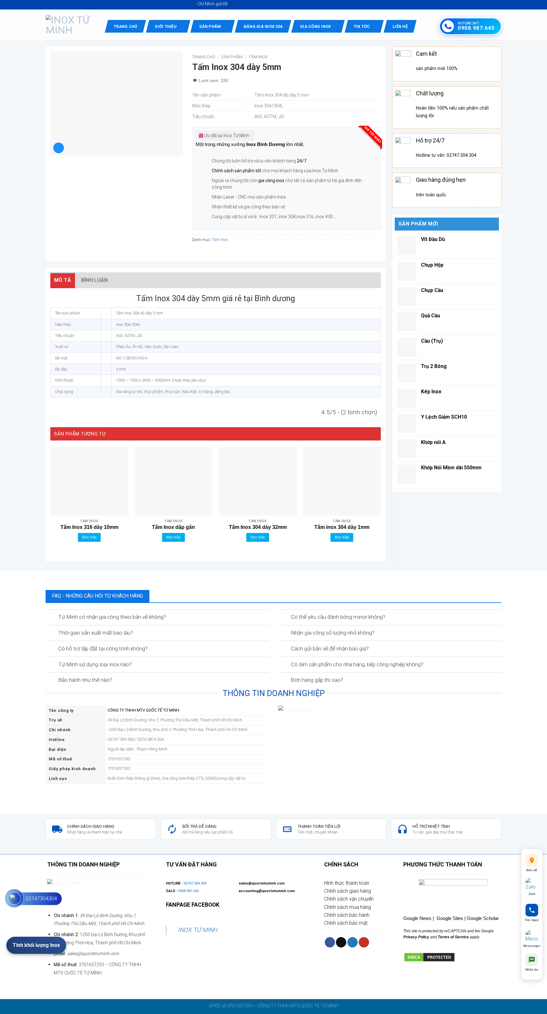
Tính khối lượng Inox (36, 945)
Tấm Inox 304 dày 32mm (258, 527)
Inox (128, 313)
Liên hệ (400, 26)
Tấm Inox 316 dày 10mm (89, 527)
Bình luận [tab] (94, 280)
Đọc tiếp (89, 537)
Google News (417, 918)
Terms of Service (453, 937)
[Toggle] (51, 617)
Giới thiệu (166, 26)
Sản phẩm (210, 26)
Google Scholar (483, 918)
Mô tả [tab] (62, 280)
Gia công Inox (315, 26)
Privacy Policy (416, 937)
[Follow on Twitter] (352, 942)
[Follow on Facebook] (330, 942)
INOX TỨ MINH (197, 930)
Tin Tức (362, 26)
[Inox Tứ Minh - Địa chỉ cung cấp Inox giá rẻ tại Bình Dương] (70, 25)
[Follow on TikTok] (341, 942)
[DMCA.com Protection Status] (429, 957)
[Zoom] (59, 148)
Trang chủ (125, 26)
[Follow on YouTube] (364, 942)
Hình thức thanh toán (346, 883)
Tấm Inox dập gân (173, 527)
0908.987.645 (188, 891)
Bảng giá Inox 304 (263, 26)
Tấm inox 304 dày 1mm (341, 527)
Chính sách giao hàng (347, 891)
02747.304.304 (195, 883)
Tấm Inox (257, 56)
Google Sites (450, 918)
